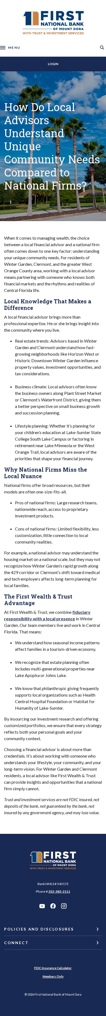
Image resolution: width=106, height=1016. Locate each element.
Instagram (64, 906)
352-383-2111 (59, 891)
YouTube (42, 906)
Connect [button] (16, 942)
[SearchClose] (102, 47)
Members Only (53, 976)
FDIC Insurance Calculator (53, 968)
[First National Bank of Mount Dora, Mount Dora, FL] (53, 22)
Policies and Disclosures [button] (39, 929)
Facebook (53, 906)
